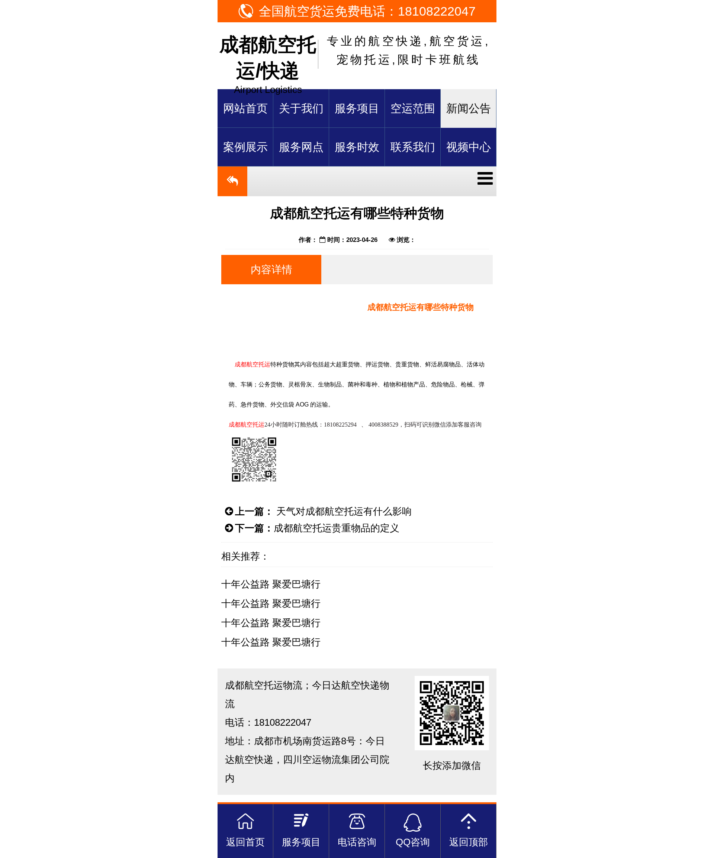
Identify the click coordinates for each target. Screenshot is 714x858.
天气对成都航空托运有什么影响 (343, 511)
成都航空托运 (252, 364)
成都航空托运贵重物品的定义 (336, 528)
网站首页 (245, 108)
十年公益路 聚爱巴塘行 (271, 584)
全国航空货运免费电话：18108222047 (367, 11)
